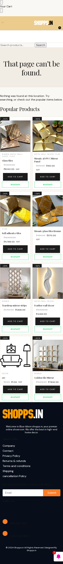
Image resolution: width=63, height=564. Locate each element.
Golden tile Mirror (44, 377)
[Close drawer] (1, 10)
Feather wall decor (44, 305)
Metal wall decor (44, 154)
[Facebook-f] (7, 510)
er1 (3, 377)
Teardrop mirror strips (14, 305)
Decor (5, 374)
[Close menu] (1, 2)
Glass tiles (7, 160)
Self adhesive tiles (11, 233)
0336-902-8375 (19, 536)
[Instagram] (18, 510)
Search (40, 45)
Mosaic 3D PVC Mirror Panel (46, 160)
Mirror (5, 154)
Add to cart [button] (15, 177)
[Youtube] (29, 510)
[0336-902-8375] (5, 533)
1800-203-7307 (18, 523)
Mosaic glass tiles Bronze (47, 231)
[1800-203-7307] (5, 521)
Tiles (12, 156)
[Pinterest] (40, 510)
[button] (3, 22)
